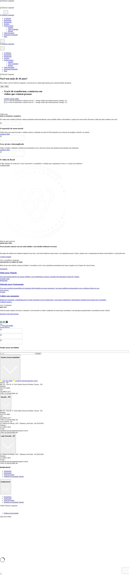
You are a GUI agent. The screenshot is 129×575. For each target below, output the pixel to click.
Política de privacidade (11, 513)
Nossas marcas (8, 26)
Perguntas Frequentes (11, 35)
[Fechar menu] (2, 41)
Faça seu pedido (7, 325)
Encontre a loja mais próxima (9, 314)
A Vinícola (7, 18)
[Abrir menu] (5, 12)
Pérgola (10, 31)
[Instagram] (1, 323)
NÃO (6, 86)
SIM (2, 86)
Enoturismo (7, 20)
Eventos (6, 24)
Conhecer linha (5, 134)
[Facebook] (4, 323)
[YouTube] (6, 323)
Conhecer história (5, 257)
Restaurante (7, 22)
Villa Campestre (13, 29)
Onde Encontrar (9, 33)
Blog (5, 36)
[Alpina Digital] (2, 510)
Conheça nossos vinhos (11, 99)
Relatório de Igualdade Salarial (14, 476)
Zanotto (10, 27)
